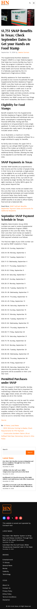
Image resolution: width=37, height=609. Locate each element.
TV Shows (6, 562)
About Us (6, 585)
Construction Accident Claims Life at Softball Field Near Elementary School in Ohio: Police (17, 436)
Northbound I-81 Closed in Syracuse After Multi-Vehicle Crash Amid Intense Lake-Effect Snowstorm (18, 478)
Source (3, 420)
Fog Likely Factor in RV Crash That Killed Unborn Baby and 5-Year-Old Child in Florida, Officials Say (18, 485)
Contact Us (6, 588)
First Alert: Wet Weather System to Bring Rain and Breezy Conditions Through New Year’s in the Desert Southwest (18, 462)
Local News (15, 425)
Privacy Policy (7, 591)
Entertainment (8, 559)
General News (7, 565)
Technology (7, 574)
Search (5, 449)
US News (7, 425)
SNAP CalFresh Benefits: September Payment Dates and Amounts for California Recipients (17, 208)
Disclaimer (6, 600)
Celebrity (6, 571)
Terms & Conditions (9, 597)
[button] (30, 3)
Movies (5, 568)
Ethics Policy (7, 594)
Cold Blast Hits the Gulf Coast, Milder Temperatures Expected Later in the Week (16, 471)
